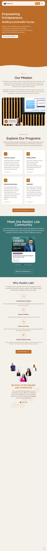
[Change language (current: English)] (44, 548)
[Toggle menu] (42, 3)
